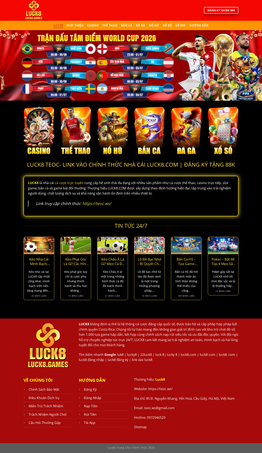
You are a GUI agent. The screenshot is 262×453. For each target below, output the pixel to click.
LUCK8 (84, 324)
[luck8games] (41, 10)
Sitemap (140, 427)
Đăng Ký (90, 389)
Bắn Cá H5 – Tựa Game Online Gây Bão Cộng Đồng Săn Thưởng (186, 261)
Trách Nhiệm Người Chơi (48, 414)
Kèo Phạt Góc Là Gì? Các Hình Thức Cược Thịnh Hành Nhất (76, 261)
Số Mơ (180, 25)
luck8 (58, 25)
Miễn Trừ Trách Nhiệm (46, 406)
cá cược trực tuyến (69, 183)
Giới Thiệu (75, 25)
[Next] (239, 271)
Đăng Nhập (92, 398)
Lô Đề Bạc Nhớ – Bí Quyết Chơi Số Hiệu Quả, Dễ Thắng (149, 261)
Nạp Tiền (91, 406)
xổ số (167, 25)
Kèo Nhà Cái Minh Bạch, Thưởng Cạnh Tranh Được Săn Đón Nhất (38, 261)
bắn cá (126, 25)
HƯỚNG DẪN (199, 25)
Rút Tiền (90, 414)
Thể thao (109, 25)
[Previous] (23, 271)
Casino (93, 25)
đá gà (140, 25)
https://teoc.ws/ (96, 203)
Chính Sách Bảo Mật (44, 389)
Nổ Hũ (154, 25)
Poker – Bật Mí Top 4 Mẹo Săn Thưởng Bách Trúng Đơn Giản (223, 261)
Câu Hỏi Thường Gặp (45, 422)
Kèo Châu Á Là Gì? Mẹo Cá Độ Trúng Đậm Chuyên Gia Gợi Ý (113, 261)
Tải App (89, 422)
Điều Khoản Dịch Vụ (44, 398)
